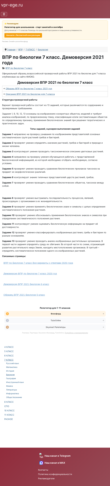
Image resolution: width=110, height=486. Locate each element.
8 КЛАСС (9, 402)
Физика (9, 386)
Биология (10, 374)
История (10, 371)
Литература (11, 390)
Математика (11, 367)
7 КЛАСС (9, 360)
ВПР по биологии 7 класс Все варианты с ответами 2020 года (38, 263)
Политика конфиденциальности (55, 474)
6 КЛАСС (9, 355)
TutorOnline (56, 320)
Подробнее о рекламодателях (76, 333)
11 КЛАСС (9, 414)
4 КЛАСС (9, 347)
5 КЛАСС (9, 351)
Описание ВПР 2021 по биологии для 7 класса (30, 94)
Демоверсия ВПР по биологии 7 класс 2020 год (30, 273)
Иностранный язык (15, 382)
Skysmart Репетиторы (56, 327)
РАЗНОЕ (8, 419)
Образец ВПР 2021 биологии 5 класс (24, 295)
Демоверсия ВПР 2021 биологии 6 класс (26, 284)
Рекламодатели (46, 478)
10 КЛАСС (9, 410)
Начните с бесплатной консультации (23, 35)
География (11, 378)
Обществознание (14, 397)
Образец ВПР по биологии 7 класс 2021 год (29, 88)
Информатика (12, 393)
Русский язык (12, 363)
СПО (6, 406)
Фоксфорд (56, 314)
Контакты (43, 470)
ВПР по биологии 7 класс (19, 68)
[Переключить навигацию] (4, 14)
